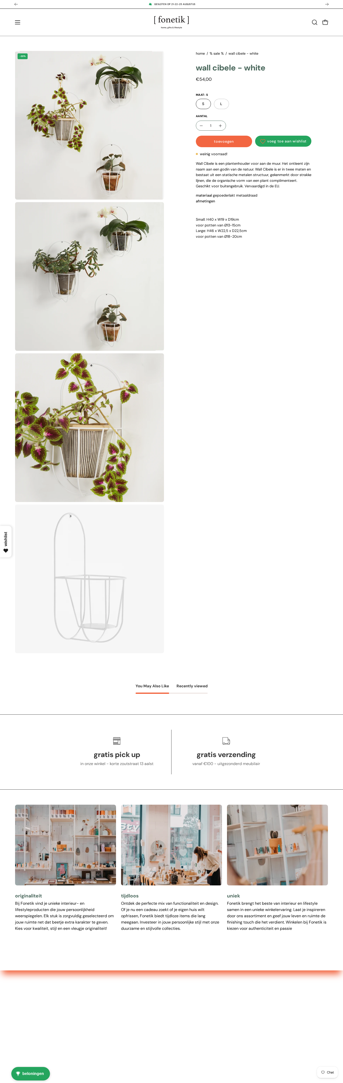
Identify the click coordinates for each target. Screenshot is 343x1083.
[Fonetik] (171, 22)
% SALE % (105, 1010)
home (200, 53)
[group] (171, 4)
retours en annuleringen (182, 1051)
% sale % (217, 53)
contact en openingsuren (183, 1010)
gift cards (104, 1051)
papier (102, 1035)
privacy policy (173, 1035)
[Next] (327, 4)
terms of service (175, 1027)
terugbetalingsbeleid (179, 1043)
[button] (314, 22)
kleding (102, 1043)
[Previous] (16, 4)
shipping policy (174, 1018)
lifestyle (103, 1027)
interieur (103, 1018)
